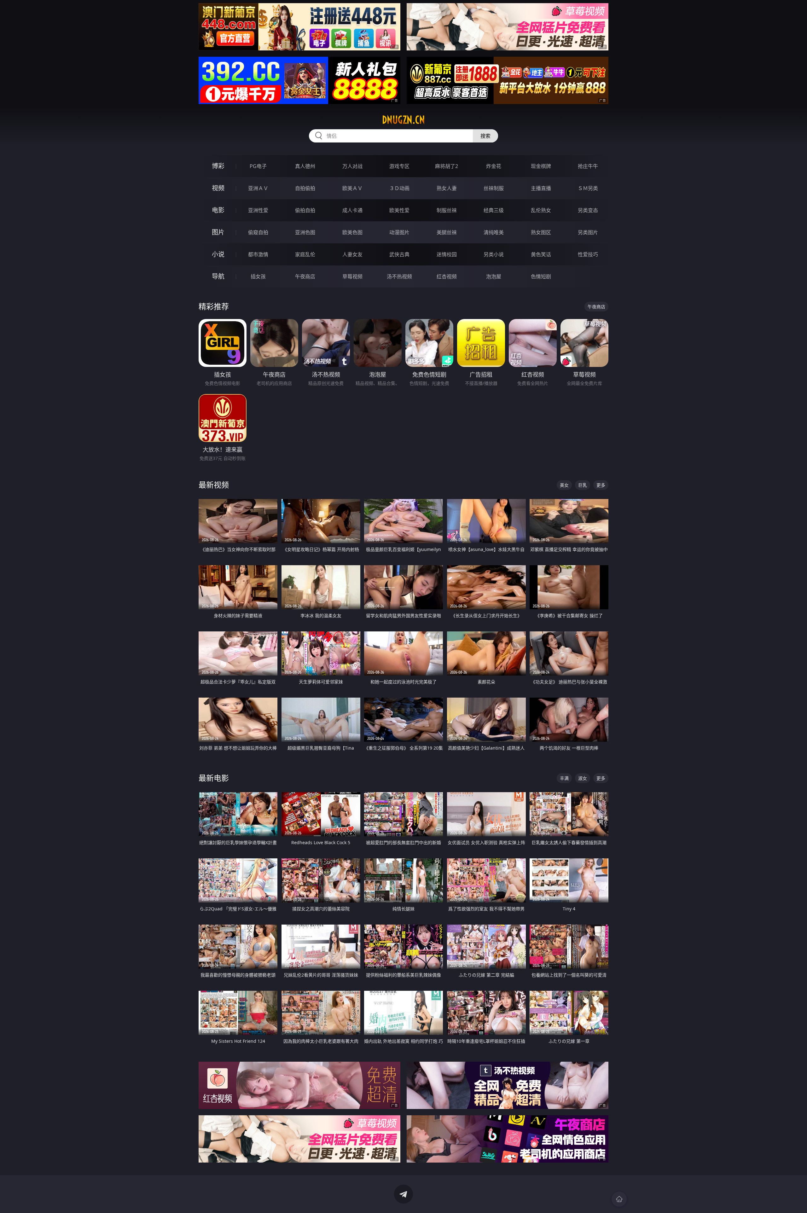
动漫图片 (399, 232)
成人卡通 (352, 210)
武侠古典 (399, 254)
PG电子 (258, 166)
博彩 (218, 166)
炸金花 (493, 166)
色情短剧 (541, 276)
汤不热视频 (399, 276)
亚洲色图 (305, 232)
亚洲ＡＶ (258, 188)
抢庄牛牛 (588, 166)
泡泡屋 (493, 276)
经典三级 (494, 210)
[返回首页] (619, 1199)
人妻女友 (352, 254)
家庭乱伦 (305, 254)
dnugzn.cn (403, 119)
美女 (564, 485)
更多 (600, 485)
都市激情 (258, 254)
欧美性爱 (399, 210)
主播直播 (541, 188)
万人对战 (352, 166)
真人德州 (305, 166)
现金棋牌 (541, 166)
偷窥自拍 (258, 232)
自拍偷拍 (305, 188)
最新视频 (214, 484)
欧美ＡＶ (352, 188)
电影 (218, 210)
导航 (218, 276)
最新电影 (214, 778)
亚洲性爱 (258, 210)
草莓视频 (352, 276)
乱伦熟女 (541, 210)
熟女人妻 (447, 188)
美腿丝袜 (447, 232)
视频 (218, 188)
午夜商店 (305, 276)
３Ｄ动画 (399, 188)
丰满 (564, 778)
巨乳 (582, 485)
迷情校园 (447, 254)
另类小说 (494, 254)
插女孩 (258, 276)
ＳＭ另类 (588, 188)
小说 (218, 254)
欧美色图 (352, 232)
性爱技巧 (588, 254)
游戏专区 (399, 166)
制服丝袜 (447, 210)
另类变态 (588, 210)
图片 (218, 232)
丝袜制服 (494, 188)
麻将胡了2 (446, 166)
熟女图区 (541, 232)
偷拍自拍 (305, 210)
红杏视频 (447, 276)
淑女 (582, 778)
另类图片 (588, 232)
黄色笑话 (541, 254)
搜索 (485, 135)
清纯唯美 (494, 232)
